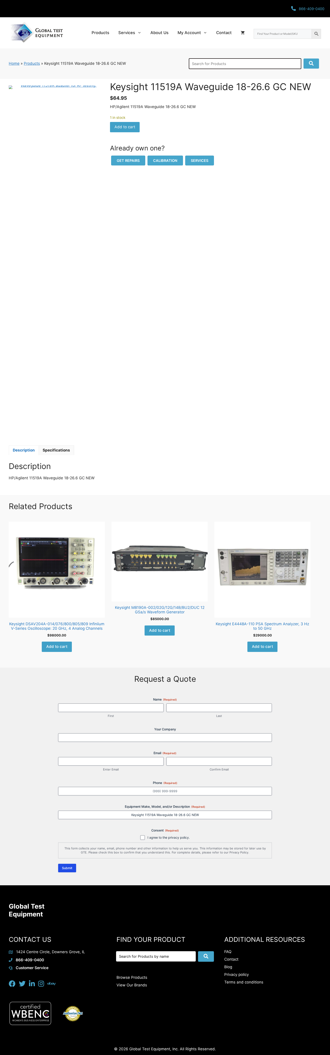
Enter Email (111, 769)
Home (14, 63)
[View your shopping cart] (242, 32)
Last (219, 716)
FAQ (227, 951)
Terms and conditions (243, 982)
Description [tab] (24, 450)
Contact (224, 32)
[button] (311, 64)
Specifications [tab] (56, 450)
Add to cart (124, 127)
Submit (67, 868)
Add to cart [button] (56, 646)
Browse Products (132, 977)
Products (100, 32)
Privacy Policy (238, 852)
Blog (228, 967)
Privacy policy (236, 974)
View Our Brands (132, 985)
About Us (159, 32)
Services (126, 32)
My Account (189, 32)
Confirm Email (219, 769)
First (111, 716)
